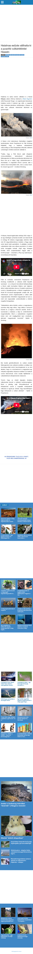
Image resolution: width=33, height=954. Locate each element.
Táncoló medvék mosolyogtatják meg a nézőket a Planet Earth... (24, 520)
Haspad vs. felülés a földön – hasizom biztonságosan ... (7, 735)
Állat (2, 835)
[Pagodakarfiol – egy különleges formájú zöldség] (8, 929)
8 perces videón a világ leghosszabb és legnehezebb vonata (7, 520)
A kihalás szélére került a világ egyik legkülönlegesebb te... (8, 592)
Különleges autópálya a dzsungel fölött (8, 699)
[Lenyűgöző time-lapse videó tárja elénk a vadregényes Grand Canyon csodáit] (8, 676)
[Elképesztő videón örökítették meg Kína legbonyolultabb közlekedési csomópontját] (8, 912)
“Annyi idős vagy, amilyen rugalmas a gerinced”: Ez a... (8, 719)
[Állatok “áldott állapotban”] (16, 825)
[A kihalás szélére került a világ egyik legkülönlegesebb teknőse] (8, 585)
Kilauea (17, 54)
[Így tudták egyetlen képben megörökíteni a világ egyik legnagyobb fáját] (24, 693)
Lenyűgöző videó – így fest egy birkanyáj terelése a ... (23, 684)
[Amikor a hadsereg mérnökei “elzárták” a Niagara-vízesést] (16, 791)
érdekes (8, 54)
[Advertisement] (16, 23)
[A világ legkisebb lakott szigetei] (8, 603)
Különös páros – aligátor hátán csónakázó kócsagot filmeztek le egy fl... (21, 852)
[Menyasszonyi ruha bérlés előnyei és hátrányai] (24, 711)
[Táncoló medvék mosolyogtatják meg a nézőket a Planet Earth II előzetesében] (24, 512)
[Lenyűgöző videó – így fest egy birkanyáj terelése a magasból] (24, 676)
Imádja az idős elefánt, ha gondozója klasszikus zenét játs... (24, 610)
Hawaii (12, 54)
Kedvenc (3, 801)
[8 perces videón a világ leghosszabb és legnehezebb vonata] (8, 512)
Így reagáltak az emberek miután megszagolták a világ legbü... (7, 627)
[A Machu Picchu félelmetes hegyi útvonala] (24, 929)
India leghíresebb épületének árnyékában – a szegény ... (24, 920)
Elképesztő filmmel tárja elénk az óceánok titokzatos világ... (24, 627)
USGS (30, 137)
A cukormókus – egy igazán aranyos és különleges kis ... (7, 537)
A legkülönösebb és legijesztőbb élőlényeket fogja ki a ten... (23, 593)
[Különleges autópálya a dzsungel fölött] (8, 693)
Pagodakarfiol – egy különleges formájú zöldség (6, 936)
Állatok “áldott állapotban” (12, 838)
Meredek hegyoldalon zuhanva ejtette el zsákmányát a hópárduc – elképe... (21, 860)
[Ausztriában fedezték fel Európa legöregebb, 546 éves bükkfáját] (5, 844)
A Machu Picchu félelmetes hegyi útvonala (22, 936)
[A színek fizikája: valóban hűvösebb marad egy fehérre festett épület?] (24, 728)
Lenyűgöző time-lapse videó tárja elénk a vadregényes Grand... (7, 684)
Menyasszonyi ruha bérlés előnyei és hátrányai (22, 719)
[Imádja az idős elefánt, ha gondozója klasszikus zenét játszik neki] (24, 603)
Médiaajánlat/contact (16, 951)
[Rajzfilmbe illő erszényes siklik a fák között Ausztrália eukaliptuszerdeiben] (24, 529)
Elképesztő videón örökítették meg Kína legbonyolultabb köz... (7, 920)
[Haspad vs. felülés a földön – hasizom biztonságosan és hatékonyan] (8, 728)
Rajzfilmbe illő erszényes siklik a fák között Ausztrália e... (24, 537)
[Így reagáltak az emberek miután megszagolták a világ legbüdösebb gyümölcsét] (8, 619)
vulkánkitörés (4, 56)
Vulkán (22, 54)
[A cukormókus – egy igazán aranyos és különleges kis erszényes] (8, 529)
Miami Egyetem (27, 99)
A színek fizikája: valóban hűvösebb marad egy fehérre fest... (24, 735)
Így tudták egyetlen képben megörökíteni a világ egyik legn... (24, 700)
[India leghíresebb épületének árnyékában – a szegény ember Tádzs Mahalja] (24, 912)
